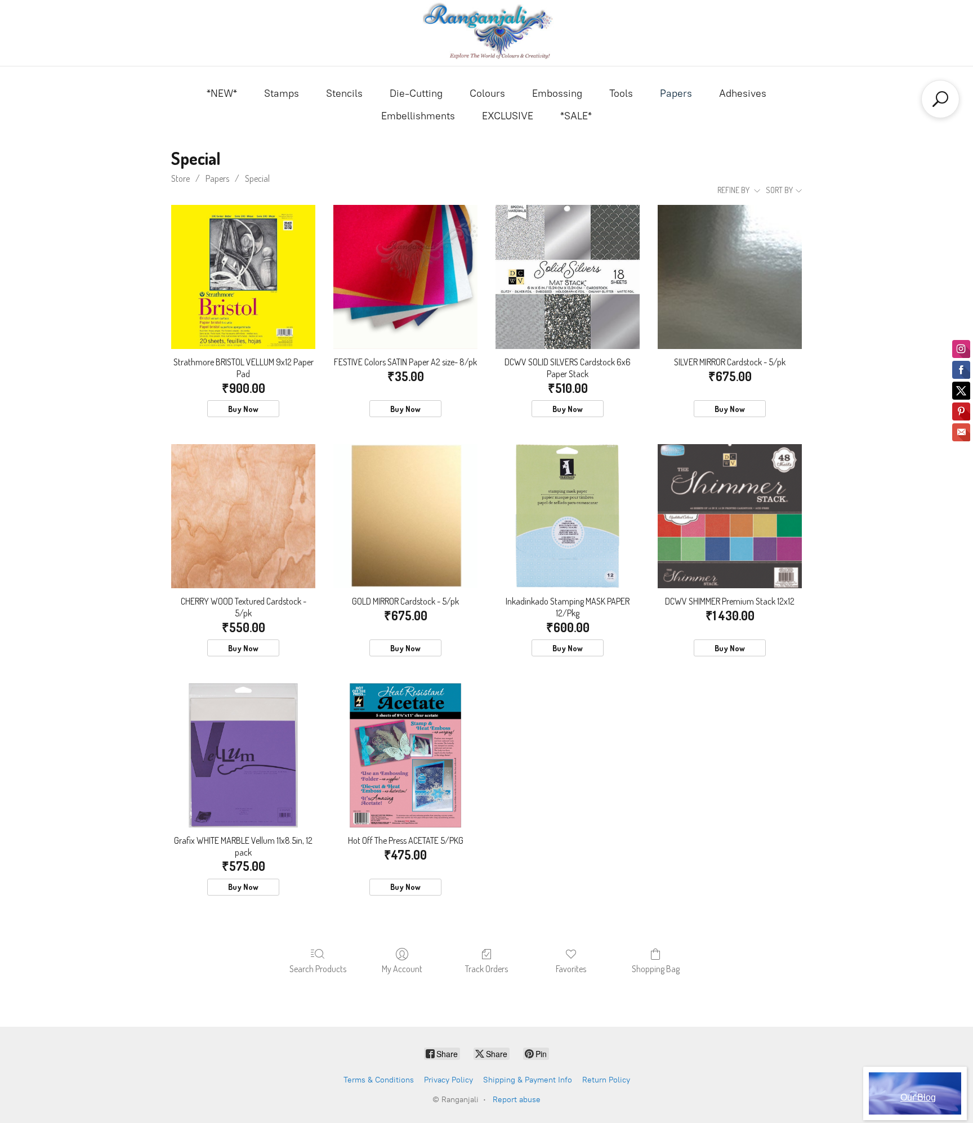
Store (180, 178)
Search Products (317, 968)
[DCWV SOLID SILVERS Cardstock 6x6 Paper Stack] (568, 277)
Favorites (571, 968)
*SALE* (576, 116)
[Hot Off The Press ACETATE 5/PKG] (405, 755)
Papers (676, 93)
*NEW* (222, 93)
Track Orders (486, 968)
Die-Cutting (416, 93)
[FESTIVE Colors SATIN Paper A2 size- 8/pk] (405, 277)
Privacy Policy (448, 1080)
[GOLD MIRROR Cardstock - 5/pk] (405, 516)
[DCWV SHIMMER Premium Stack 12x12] (730, 516)
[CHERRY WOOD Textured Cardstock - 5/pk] (243, 516)
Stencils (344, 93)
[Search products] (940, 99)
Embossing (557, 93)
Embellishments (418, 116)
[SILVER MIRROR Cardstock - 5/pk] (730, 277)
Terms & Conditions (378, 1080)
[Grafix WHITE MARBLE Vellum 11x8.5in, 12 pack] (243, 755)
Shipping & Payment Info (527, 1080)
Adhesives (742, 93)
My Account (402, 968)
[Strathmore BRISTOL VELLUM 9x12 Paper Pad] (243, 277)
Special (257, 178)
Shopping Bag (656, 968)
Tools (621, 93)
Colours (487, 93)
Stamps (281, 93)
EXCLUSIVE (507, 116)
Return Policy (606, 1080)
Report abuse (517, 1099)
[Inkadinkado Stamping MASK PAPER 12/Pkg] (568, 516)
